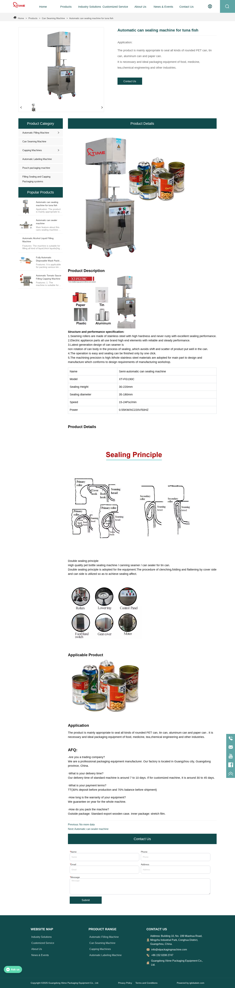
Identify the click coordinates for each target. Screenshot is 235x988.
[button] (66, 7)
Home (21, 18)
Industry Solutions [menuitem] (89, 6)
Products (32, 18)
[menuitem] (66, 7)
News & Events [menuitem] (163, 6)
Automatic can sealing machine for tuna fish (91, 18)
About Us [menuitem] (140, 6)
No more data (87, 824)
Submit (86, 900)
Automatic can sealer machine (91, 829)
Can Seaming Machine (53, 18)
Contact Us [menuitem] (186, 6)
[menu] (114, 7)
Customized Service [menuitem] (115, 6)
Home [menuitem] (43, 6)
